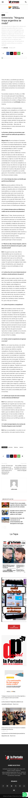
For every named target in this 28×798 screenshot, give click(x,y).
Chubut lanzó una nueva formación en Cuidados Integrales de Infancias (13, 728)
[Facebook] (8, 53)
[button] (2, 2)
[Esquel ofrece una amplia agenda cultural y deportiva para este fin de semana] (5, 505)
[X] (11, 53)
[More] (22, 53)
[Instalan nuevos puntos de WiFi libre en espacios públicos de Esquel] (5, 512)
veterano (21, 447)
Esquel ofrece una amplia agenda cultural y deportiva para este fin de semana (18, 505)
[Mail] (11, 786)
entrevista (10, 447)
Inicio (3, 12)
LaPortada (5, 47)
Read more (15, 704)
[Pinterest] (15, 53)
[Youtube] (14, 790)
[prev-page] (3, 527)
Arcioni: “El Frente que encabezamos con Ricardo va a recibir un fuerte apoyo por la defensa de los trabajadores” (7, 469)
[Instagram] (7, 786)
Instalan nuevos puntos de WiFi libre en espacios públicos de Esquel (18, 512)
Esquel (6, 12)
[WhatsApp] (18, 53)
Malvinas (16, 447)
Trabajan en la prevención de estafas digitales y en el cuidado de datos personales (13, 696)
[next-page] (5, 527)
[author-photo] (14, 487)
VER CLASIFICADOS (14, 627)
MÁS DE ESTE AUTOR (7, 499)
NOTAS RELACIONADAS (8, 497)
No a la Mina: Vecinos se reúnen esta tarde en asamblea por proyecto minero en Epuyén (20, 468)
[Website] (19, 786)
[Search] (26, 2)
